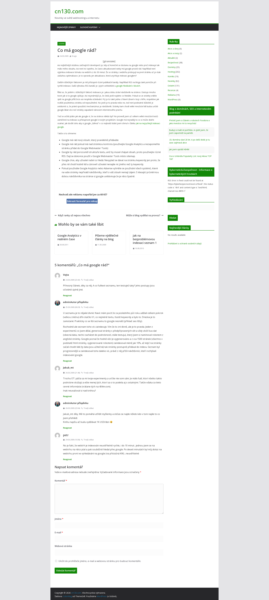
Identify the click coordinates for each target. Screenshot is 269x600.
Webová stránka (63, 546)
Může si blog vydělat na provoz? (143, 215)
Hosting (171, 71)
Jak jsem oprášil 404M (179, 139)
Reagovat (67, 295)
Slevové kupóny (88, 27)
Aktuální (171, 58)
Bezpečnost (173, 62)
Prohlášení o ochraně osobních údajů (185, 243)
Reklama (172, 95)
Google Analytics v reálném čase (69, 237)
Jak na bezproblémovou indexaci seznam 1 (145, 239)
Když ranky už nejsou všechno (74, 215)
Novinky (171, 81)
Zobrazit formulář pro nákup (82, 201)
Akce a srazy (173, 53)
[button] (98, 27)
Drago (74, 56)
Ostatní (61, 44)
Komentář (61, 480)
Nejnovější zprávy (66, 27)
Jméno (59, 518)
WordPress (173, 99)
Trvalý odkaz (89, 280)
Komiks (171, 76)
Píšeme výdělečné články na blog (106, 237)
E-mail (59, 532)
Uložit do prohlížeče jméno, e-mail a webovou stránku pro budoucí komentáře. (99, 561)
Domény (172, 67)
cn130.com (69, 11)
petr (66, 435)
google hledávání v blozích (128, 85)
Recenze (171, 90)
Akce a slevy (173, 48)
